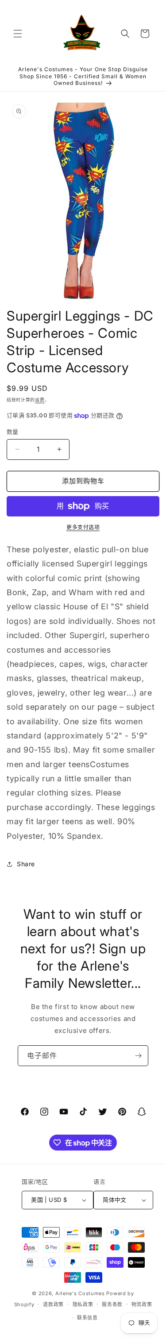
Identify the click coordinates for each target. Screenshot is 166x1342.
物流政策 (141, 1304)
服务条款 (112, 1304)
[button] (17, 33)
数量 (13, 431)
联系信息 (87, 1318)
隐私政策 (83, 1304)
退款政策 (53, 1304)
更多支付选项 (83, 527)
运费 (39, 399)
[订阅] (138, 1055)
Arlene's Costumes (80, 1293)
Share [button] (26, 864)
